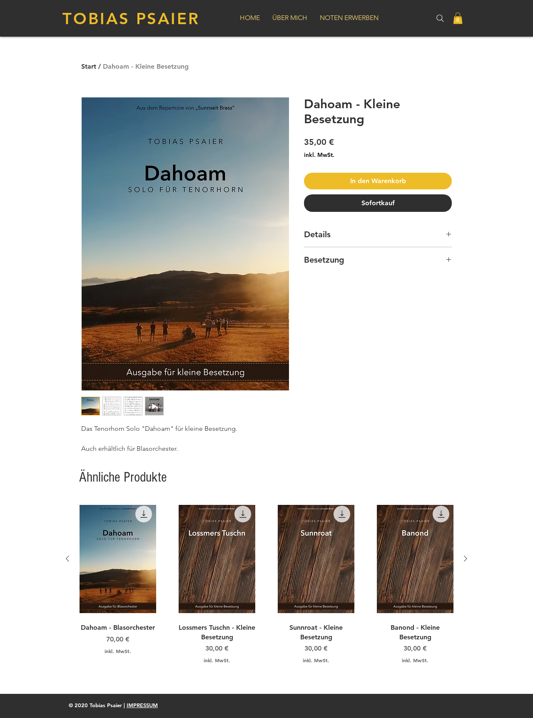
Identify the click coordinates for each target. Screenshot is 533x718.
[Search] (440, 18)
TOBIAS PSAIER (130, 18)
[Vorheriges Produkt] (67, 559)
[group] (266, 587)
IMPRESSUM (142, 705)
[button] (458, 18)
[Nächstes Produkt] (466, 559)
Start (88, 66)
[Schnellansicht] (118, 559)
